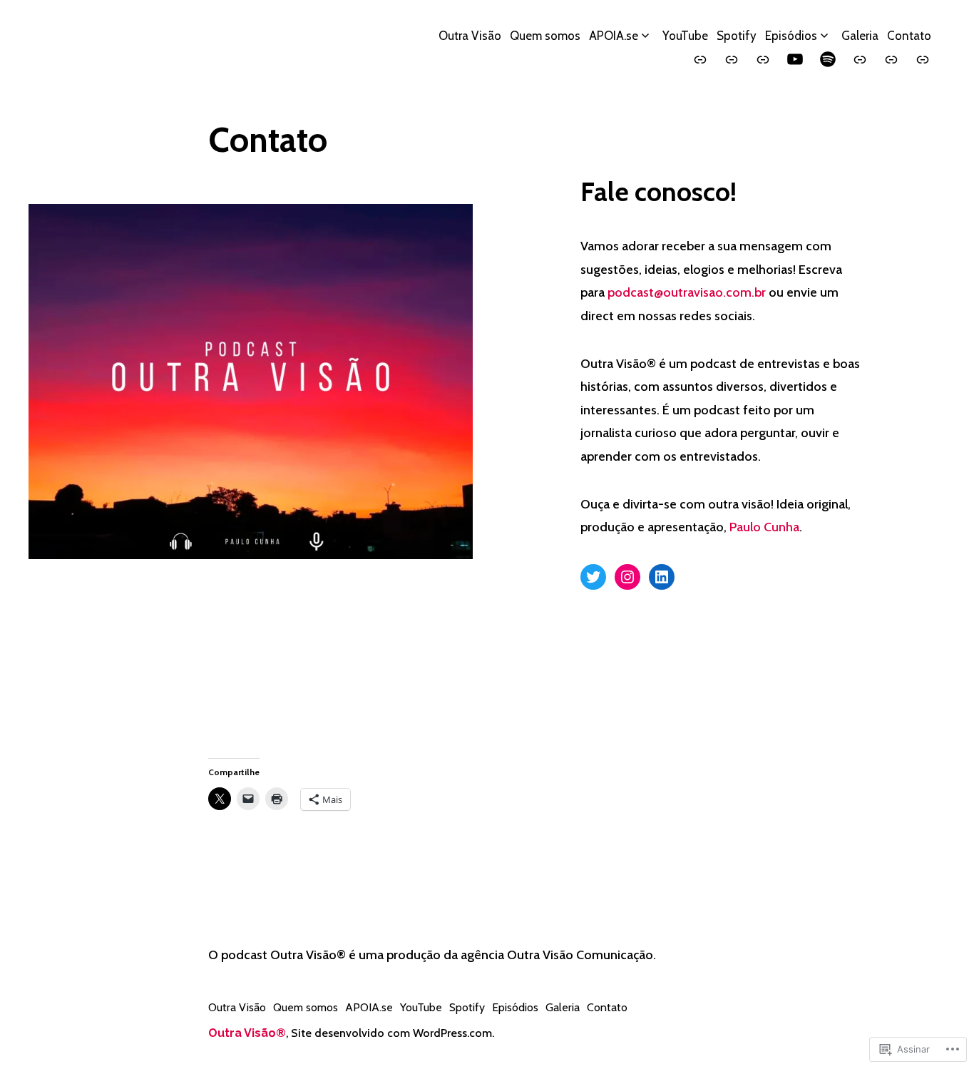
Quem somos (545, 36)
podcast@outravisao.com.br (687, 292)
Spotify (737, 36)
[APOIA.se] (762, 59)
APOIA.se (613, 36)
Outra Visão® (247, 1033)
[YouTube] (795, 59)
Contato (909, 36)
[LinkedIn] (662, 577)
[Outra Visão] (700, 59)
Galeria (859, 36)
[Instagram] (627, 577)
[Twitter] (593, 577)
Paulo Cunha (764, 527)
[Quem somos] (731, 59)
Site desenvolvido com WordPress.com (391, 1033)
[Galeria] (891, 59)
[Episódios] (859, 59)
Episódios (791, 36)
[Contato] (922, 59)
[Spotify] (828, 59)
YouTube (685, 36)
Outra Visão (470, 36)
